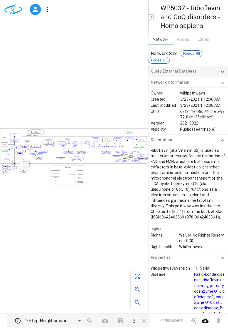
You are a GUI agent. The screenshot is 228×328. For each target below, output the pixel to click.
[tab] (183, 39)
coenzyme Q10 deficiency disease (209, 302)
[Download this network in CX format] (205, 320)
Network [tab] (160, 39)
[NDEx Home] (14, 9)
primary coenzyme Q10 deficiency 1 (209, 291)
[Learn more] (17, 320)
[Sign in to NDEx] (35, 9)
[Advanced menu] (47, 9)
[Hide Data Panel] (151, 16)
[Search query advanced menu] (134, 320)
